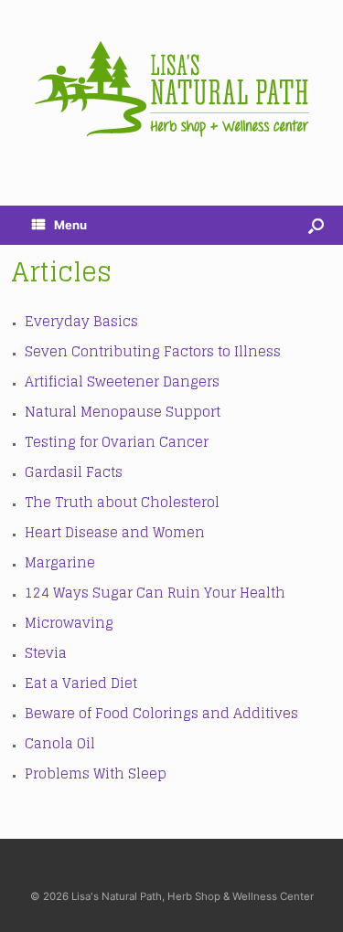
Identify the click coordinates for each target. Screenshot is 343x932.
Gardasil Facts (74, 472)
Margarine (60, 562)
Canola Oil (60, 743)
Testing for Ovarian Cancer (117, 441)
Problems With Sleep (95, 773)
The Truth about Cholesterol (122, 502)
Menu (70, 224)
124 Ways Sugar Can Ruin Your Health (155, 592)
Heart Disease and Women (115, 532)
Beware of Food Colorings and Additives (161, 713)
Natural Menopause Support (122, 411)
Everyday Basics (81, 321)
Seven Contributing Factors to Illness (153, 351)
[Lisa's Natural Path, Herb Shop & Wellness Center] (171, 89)
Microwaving (69, 622)
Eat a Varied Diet (81, 683)
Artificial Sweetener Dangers (122, 381)
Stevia (46, 653)
